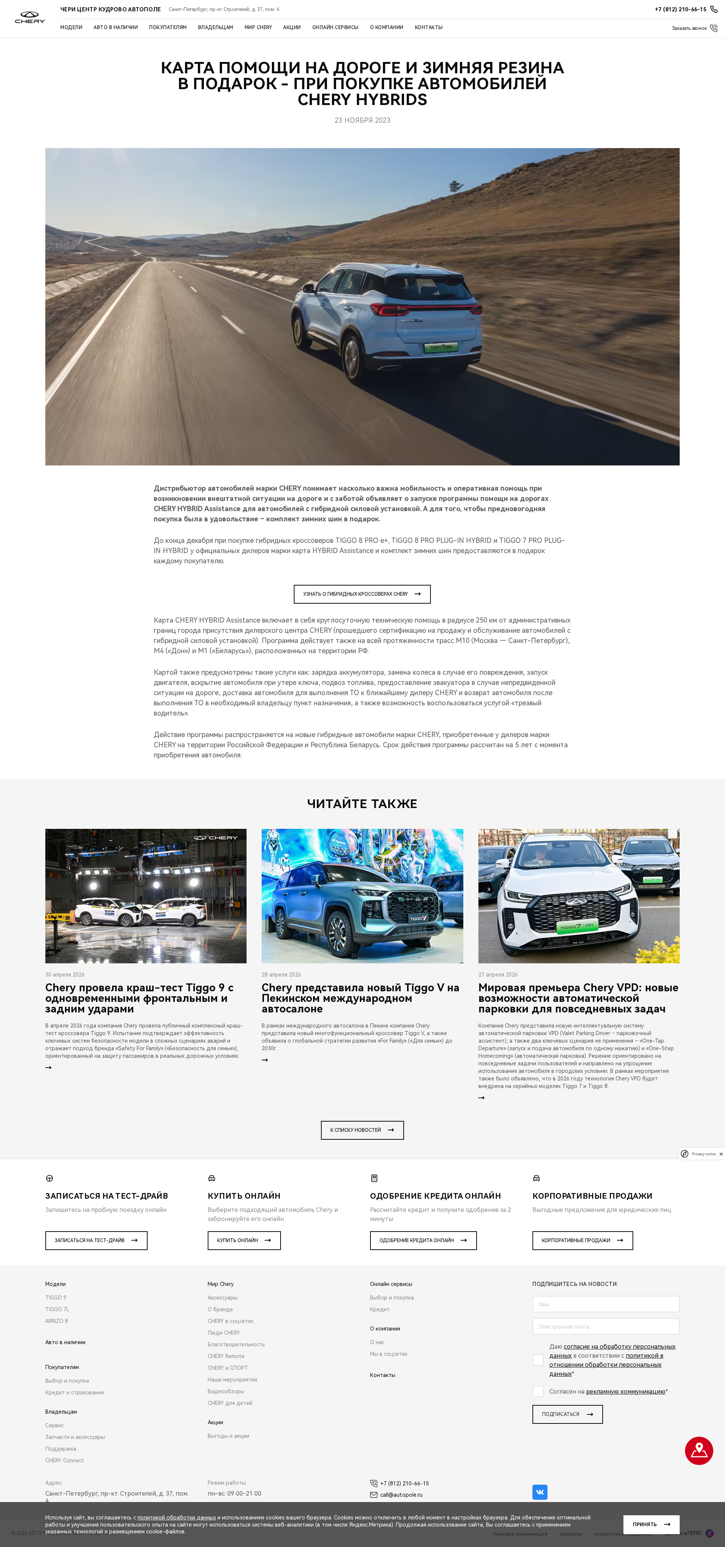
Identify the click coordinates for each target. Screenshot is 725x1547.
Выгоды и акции (228, 1436)
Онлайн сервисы (335, 27)
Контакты (429, 27)
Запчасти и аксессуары (75, 1437)
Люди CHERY (224, 1333)
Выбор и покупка (67, 1381)
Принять (645, 1524)
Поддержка (60, 1449)
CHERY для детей (230, 1403)
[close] (721, 1154)
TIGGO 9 (55, 1298)
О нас (377, 1342)
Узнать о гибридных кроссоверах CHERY (355, 594)
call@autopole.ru (401, 1495)
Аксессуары (223, 1298)
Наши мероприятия (232, 1380)
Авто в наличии (116, 27)
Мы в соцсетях (388, 1354)
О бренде (220, 1309)
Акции (292, 27)
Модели (71, 27)
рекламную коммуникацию (625, 1391)
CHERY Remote (226, 1356)
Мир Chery (258, 27)
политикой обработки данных (176, 1518)
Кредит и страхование (74, 1392)
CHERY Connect (64, 1460)
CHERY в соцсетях (230, 1321)
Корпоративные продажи (576, 1240)
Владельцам (215, 27)
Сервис (54, 1425)
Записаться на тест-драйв (90, 1240)
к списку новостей (355, 1130)
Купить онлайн (237, 1240)
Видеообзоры (226, 1391)
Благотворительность (236, 1344)
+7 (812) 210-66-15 (404, 1484)
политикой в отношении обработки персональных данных (606, 1364)
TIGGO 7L (57, 1309)
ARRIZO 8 (56, 1321)
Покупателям (168, 27)
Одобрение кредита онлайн (416, 1240)
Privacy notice (704, 1154)
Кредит (380, 1309)
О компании (387, 27)
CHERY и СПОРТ (228, 1368)
